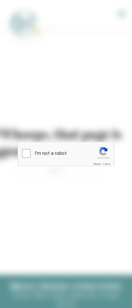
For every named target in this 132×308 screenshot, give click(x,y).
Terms (107, 163)
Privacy (97, 163)
